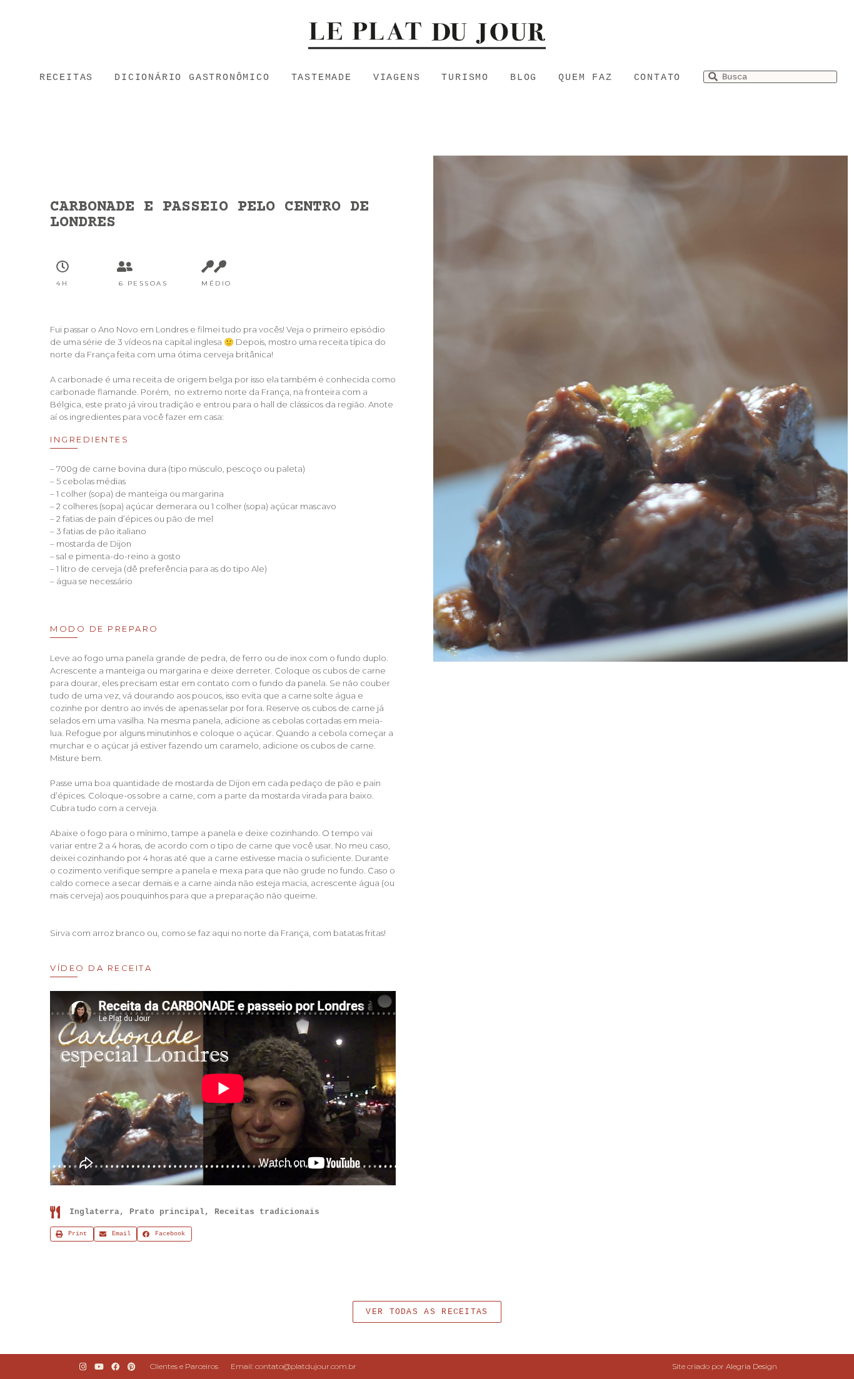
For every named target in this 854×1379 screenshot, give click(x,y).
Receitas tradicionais (266, 1212)
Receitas (66, 77)
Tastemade (321, 77)
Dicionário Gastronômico (191, 77)
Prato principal (166, 1212)
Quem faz (585, 77)
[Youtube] (98, 1366)
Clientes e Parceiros (184, 1366)
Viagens (397, 77)
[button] (427, 1312)
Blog (523, 77)
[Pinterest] (132, 1366)
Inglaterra (94, 1212)
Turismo (465, 77)
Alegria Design (751, 1366)
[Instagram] (82, 1366)
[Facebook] (115, 1366)
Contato (657, 77)
